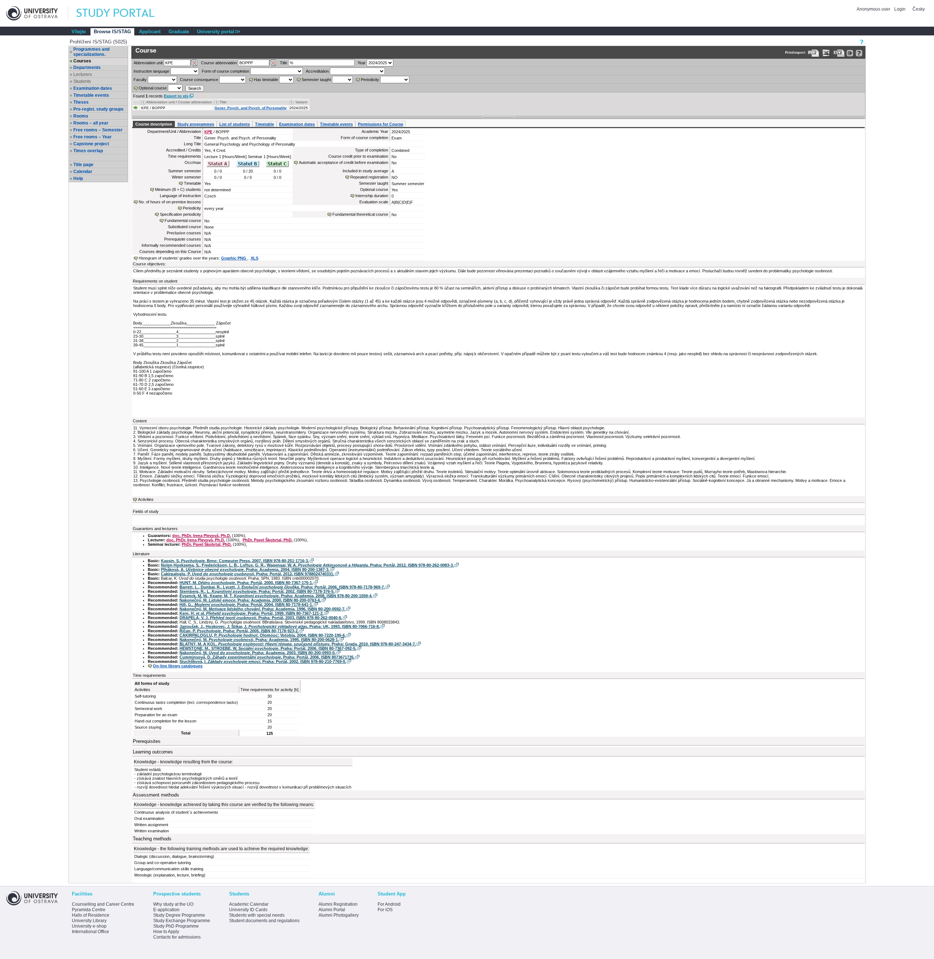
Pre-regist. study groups (98, 109)
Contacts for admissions (177, 937)
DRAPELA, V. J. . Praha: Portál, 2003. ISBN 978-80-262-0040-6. (261, 617)
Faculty (140, 79)
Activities (146, 499)
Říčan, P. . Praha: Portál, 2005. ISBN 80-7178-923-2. (239, 631)
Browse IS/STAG (112, 31)
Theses (81, 102)
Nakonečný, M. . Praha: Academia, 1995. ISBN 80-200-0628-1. (259, 639)
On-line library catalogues (177, 666)
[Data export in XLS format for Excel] (826, 53)
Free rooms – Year (92, 136)
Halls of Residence (90, 915)
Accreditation (317, 71)
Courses (82, 61)
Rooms (80, 116)
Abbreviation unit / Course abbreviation (179, 102)
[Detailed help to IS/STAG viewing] (859, 53)
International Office (90, 931)
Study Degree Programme (179, 915)
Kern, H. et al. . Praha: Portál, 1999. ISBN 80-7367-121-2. (252, 613)
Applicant (150, 31)
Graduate (179, 31)
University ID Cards (248, 909)
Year (362, 63)
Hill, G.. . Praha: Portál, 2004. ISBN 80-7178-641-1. (246, 604)
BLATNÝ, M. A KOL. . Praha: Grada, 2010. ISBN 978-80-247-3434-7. (298, 644)
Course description (153, 124)
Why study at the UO (173, 904)
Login (900, 9)
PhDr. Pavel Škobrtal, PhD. (268, 540)
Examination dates (92, 88)
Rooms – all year (90, 123)
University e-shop (89, 926)
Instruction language (151, 71)
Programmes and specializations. (91, 52)
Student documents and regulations (264, 920)
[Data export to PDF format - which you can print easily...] (813, 53)
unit (148, 63)
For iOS (385, 909)
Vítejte (79, 31)
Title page (83, 164)
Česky (918, 9)
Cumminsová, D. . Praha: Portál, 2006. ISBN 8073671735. (267, 657)
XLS (254, 258)
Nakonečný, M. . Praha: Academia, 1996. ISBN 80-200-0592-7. (263, 609)
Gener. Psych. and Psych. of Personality (251, 108)
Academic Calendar (249, 904)
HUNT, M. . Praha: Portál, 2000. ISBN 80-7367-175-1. (246, 582)
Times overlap (88, 150)
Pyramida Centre (88, 909)
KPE (208, 132)
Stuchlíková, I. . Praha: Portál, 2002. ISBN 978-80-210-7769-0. (263, 661)
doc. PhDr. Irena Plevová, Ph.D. (201, 535)
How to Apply (166, 931)
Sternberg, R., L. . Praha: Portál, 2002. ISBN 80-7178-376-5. (257, 591)
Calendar (82, 171)
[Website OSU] (37, 13)
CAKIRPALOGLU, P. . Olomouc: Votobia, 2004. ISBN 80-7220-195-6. (263, 635)
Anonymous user (874, 9)
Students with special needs (257, 915)
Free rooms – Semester (98, 130)
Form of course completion (225, 71)
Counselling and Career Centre (103, 904)
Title (283, 63)
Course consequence (199, 79)
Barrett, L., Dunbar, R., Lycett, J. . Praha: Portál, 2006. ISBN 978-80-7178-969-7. (282, 587)
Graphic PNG (234, 258)
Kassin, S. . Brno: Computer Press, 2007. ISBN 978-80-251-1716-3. (235, 561)
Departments (87, 67)
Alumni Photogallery (339, 915)
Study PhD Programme (176, 926)
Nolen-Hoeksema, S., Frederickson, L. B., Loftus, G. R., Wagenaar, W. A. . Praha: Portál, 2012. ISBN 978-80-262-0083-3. (307, 565)
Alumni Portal (332, 909)
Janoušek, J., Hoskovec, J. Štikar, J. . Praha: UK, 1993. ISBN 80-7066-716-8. (280, 626)
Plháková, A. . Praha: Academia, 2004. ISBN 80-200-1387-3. (245, 569)
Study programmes (195, 124)
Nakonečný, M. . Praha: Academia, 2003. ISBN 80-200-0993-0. (258, 653)
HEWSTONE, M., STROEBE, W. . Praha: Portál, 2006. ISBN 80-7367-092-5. (268, 648)
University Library (89, 920)
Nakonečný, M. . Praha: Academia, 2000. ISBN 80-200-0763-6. (250, 600)
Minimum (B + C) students (178, 189)
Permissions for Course (380, 124)
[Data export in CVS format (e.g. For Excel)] (839, 53)
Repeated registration (369, 177)
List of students (234, 124)
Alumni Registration (338, 904)
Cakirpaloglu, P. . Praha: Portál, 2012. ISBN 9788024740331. (247, 574)
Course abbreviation (219, 63)
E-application (166, 909)
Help (78, 178)
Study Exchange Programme (181, 920)
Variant (301, 102)
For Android (389, 904)
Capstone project (91, 143)
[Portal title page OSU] (122, 13)
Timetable (264, 124)
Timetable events (91, 95)
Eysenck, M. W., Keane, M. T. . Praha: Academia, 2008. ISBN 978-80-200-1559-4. (276, 596)
